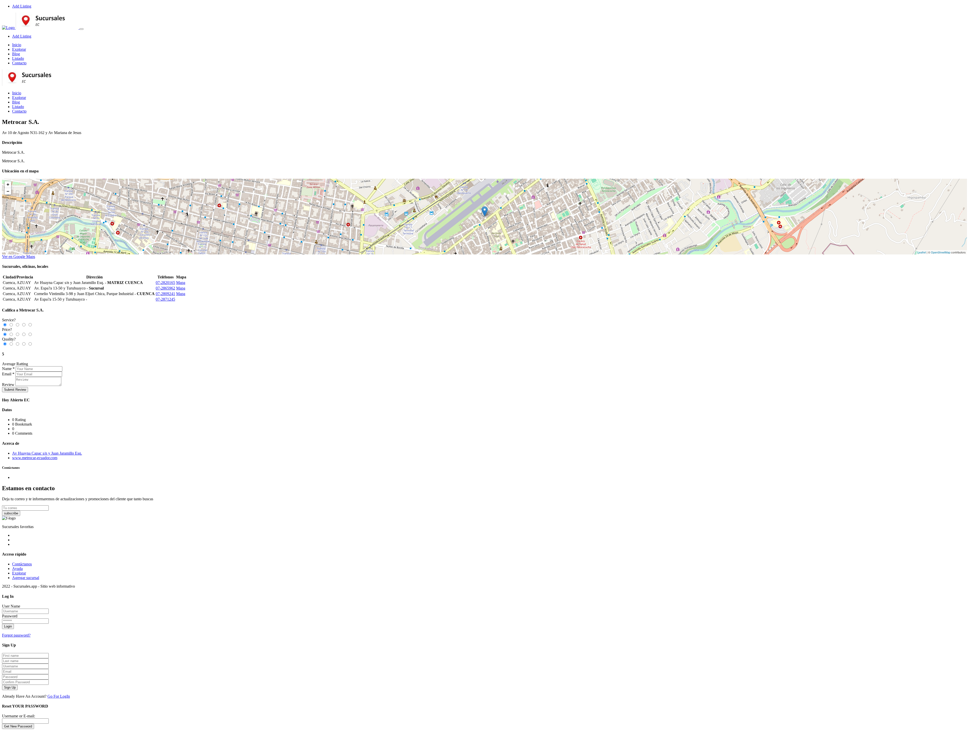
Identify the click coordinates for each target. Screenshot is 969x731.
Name (7, 369)
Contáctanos (22, 564)
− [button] (8, 191)
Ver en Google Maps (18, 256)
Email (6, 374)
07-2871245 (165, 299)
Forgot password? (16, 635)
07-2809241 (165, 294)
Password (9, 616)
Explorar (19, 49)
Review (8, 384)
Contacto (19, 63)
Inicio (16, 45)
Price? (7, 329)
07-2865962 (165, 288)
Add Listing (21, 6)
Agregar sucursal (25, 578)
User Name (11, 606)
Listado (18, 58)
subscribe (11, 513)
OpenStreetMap (940, 252)
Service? (9, 320)
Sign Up (10, 687)
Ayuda (17, 568)
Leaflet (922, 252)
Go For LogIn (58, 696)
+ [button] (8, 184)
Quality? (9, 339)
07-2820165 (165, 282)
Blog (16, 54)
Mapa (180, 282)
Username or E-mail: (18, 716)
